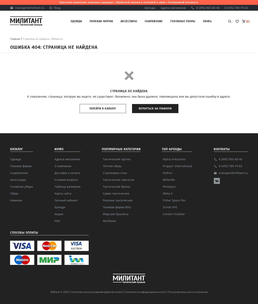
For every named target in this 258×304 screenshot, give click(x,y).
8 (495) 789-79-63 (236, 8)
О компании (62, 166)
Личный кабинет (66, 200)
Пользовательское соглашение (187, 292)
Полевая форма (101, 21)
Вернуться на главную (155, 108)
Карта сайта (62, 193)
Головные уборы (182, 21)
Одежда (76, 21)
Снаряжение (154, 21)
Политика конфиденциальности (144, 292)
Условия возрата (66, 180)
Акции (58, 214)
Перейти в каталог (102, 108)
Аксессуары (129, 21)
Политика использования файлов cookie (96, 292)
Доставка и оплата (67, 173)
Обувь (207, 21)
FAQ (57, 221)
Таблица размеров (67, 186)
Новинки (16, 200)
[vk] (217, 183)
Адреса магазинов (173, 8)
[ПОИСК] (230, 21)
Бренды (150, 8)
